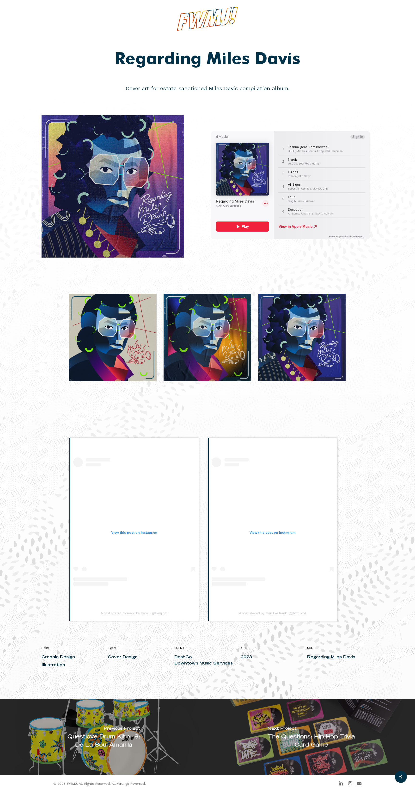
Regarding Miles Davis (331, 656)
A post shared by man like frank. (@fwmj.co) (134, 613)
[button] (359, 18)
